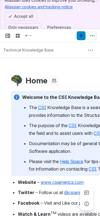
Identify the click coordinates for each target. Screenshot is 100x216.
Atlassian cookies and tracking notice (39, 6)
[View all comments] (86, 192)
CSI (42, 107)
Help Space (71, 161)
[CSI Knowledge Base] (28, 35)
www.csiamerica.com (62, 182)
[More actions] (90, 50)
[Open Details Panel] (86, 203)
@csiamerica (77, 192)
